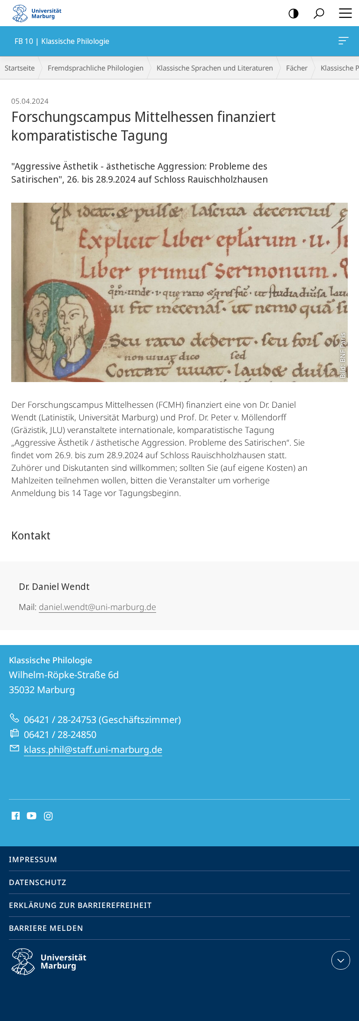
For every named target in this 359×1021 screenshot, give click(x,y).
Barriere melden (46, 928)
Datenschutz (37, 882)
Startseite (20, 67)
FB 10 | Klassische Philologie (345, 41)
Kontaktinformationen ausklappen (340, 960)
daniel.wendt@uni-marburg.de (97, 606)
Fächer (297, 67)
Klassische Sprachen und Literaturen (215, 67)
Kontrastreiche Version (293, 13)
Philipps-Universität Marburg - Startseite (39, 13)
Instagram (49, 816)
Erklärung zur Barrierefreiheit (80, 905)
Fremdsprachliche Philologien (96, 67)
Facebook (15, 816)
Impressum (33, 859)
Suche (318, 13)
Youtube (30, 816)
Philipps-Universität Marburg (65, 976)
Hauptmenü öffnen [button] (345, 13)
